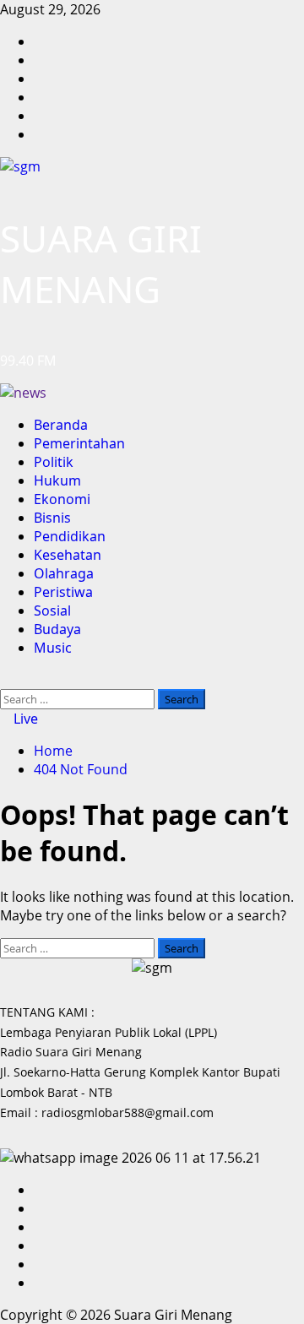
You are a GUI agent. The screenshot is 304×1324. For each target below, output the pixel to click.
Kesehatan (67, 554)
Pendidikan (70, 536)
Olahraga (64, 573)
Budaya (57, 629)
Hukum (57, 480)
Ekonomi (62, 499)
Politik (53, 462)
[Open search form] (5, 679)
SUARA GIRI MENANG (101, 263)
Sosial (52, 610)
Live (24, 718)
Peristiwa (63, 592)
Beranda (61, 424)
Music (53, 647)
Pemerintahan (79, 443)
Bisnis (52, 517)
